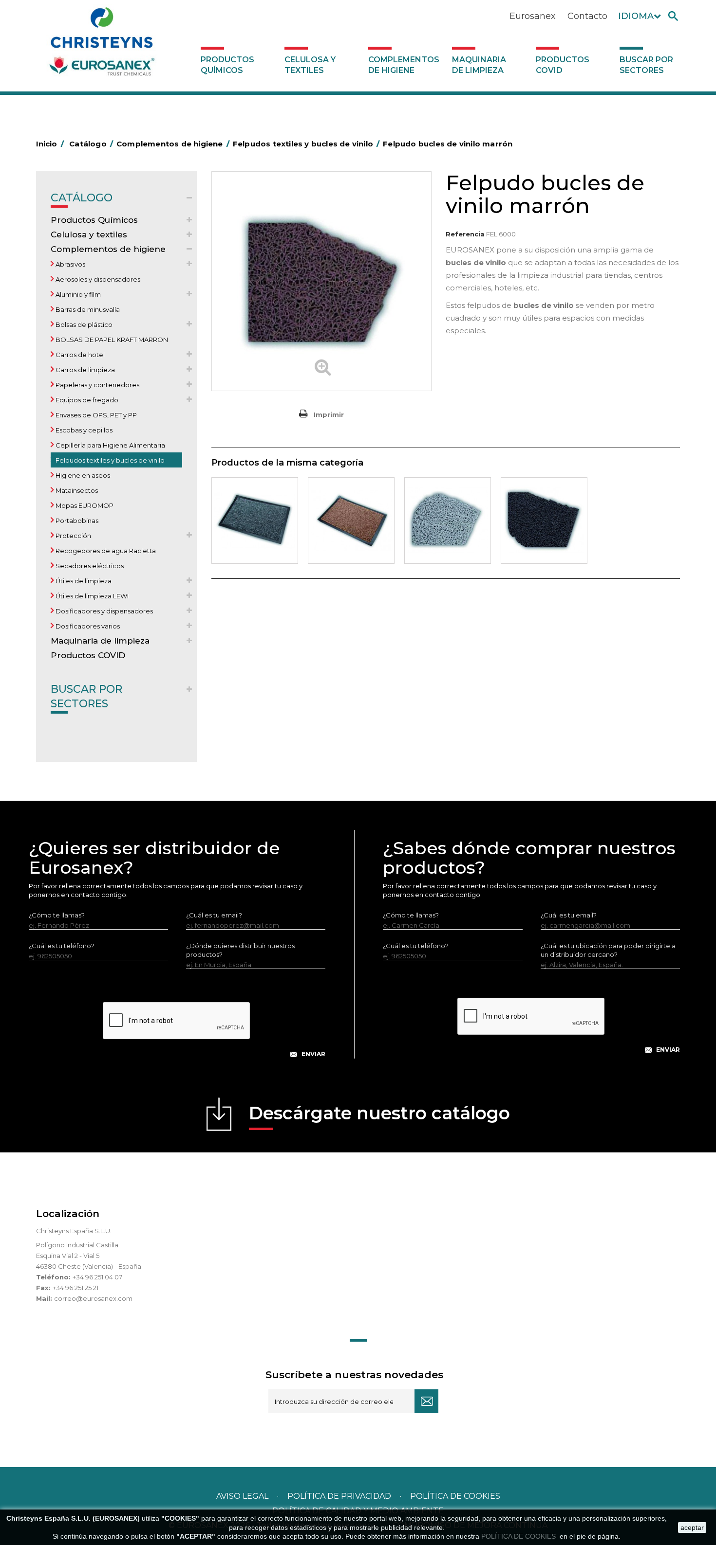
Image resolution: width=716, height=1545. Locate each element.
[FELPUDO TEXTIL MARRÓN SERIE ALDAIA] (351, 520)
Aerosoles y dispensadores (97, 279)
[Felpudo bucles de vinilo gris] (447, 520)
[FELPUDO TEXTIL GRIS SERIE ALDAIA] (254, 520)
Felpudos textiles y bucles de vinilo (109, 460)
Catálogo (82, 197)
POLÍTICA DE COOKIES (519, 1536)
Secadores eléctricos (89, 566)
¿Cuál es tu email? (214, 915)
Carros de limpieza (84, 370)
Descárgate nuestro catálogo (379, 1113)
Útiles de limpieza (83, 581)
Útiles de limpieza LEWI (91, 596)
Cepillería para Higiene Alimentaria (109, 445)
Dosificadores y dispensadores (103, 611)
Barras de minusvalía (87, 309)
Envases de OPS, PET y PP (95, 415)
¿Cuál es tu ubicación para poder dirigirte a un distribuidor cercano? (608, 950)
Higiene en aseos (82, 475)
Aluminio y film (77, 294)
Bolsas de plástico (83, 324)
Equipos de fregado (86, 400)
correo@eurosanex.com (93, 1298)
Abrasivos (69, 264)
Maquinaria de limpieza (479, 65)
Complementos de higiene (403, 65)
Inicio (50, 143)
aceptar (692, 1527)
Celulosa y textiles (310, 65)
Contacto (587, 16)
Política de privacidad (339, 1496)
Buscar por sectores (646, 65)
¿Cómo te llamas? (57, 915)
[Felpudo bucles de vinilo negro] (544, 520)
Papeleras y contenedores (96, 385)
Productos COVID (562, 65)
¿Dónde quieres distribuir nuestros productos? (240, 950)
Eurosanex (532, 16)
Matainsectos (76, 490)
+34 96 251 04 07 (97, 1277)
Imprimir (329, 414)
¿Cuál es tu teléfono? (61, 946)
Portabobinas (76, 520)
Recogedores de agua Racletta (105, 551)
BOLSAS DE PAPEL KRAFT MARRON (111, 339)
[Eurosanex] (102, 45)
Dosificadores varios (87, 626)
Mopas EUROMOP (83, 505)
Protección (72, 535)
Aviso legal (242, 1496)
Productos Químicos (227, 65)
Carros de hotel (79, 355)
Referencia (465, 234)
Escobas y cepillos (83, 430)
